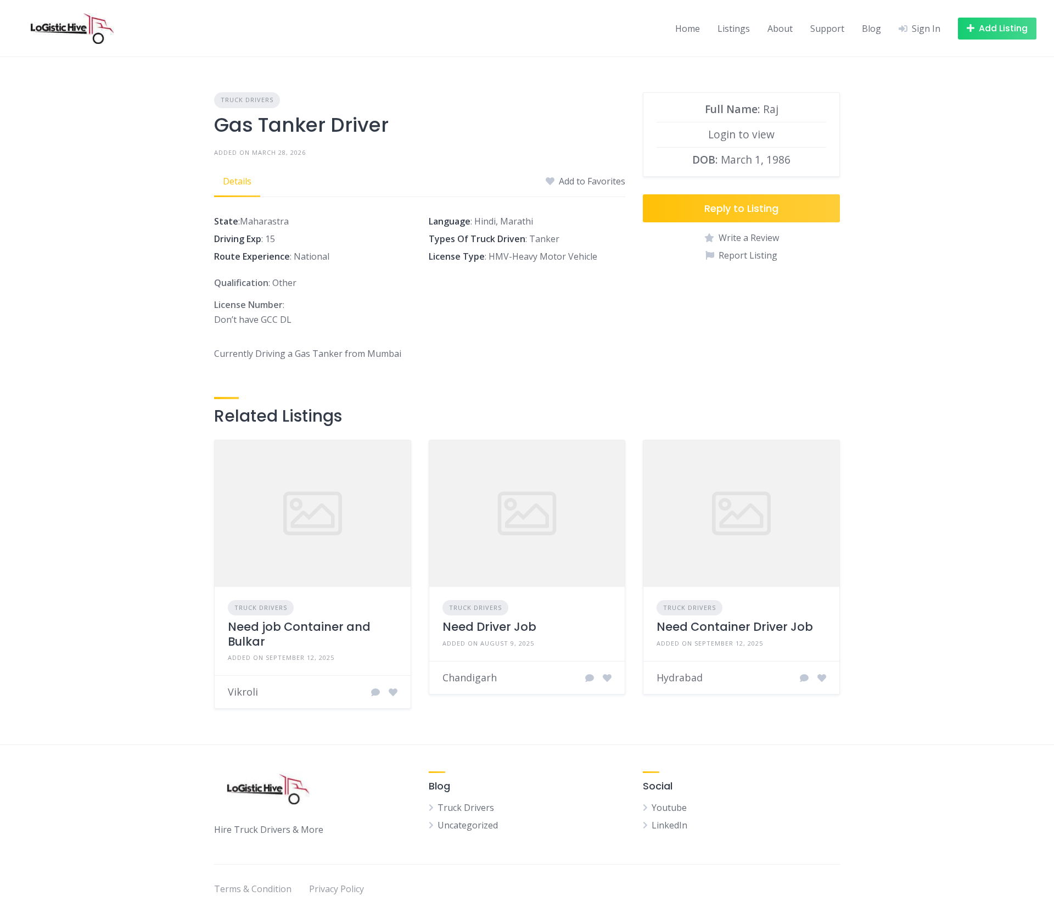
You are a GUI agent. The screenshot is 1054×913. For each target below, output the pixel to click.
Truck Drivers (247, 100)
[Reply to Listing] (375, 692)
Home (687, 29)
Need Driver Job (489, 627)
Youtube (669, 808)
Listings (733, 29)
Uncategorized (468, 825)
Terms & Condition (252, 889)
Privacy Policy (336, 889)
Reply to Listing (741, 208)
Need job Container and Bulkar (299, 634)
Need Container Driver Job (735, 627)
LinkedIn (669, 825)
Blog (871, 29)
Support (827, 29)
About (780, 29)
